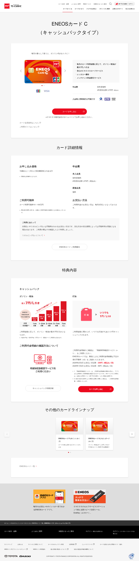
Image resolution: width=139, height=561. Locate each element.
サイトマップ (8, 544)
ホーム (6, 523)
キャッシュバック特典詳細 (43, 388)
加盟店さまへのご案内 (66, 531)
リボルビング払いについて (32, 235)
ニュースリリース (87, 544)
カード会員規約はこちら (29, 122)
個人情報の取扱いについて (58, 549)
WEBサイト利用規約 (39, 549)
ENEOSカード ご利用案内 (69, 247)
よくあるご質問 (36, 531)
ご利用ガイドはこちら (28, 126)
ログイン (131, 4)
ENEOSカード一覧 (37, 523)
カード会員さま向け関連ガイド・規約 (111, 544)
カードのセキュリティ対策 (56, 544)
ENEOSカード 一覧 (27, 466)
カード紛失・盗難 (10, 531)
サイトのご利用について (35, 544)
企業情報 (71, 544)
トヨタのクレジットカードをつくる (20, 523)
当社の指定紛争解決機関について (83, 549)
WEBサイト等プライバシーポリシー (15, 549)
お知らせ (20, 544)
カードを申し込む (69, 111)
